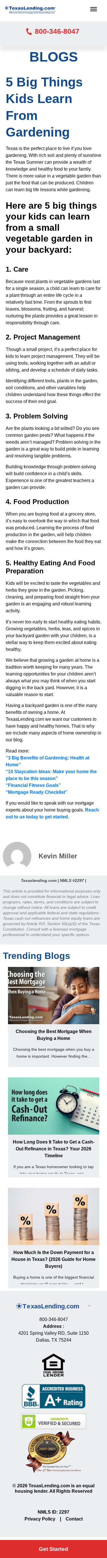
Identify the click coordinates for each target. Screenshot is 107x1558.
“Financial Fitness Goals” (33, 785)
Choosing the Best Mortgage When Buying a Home (54, 1035)
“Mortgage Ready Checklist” (36, 792)
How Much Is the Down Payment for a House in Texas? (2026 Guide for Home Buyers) (53, 1259)
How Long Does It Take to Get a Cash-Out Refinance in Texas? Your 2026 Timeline (53, 1149)
